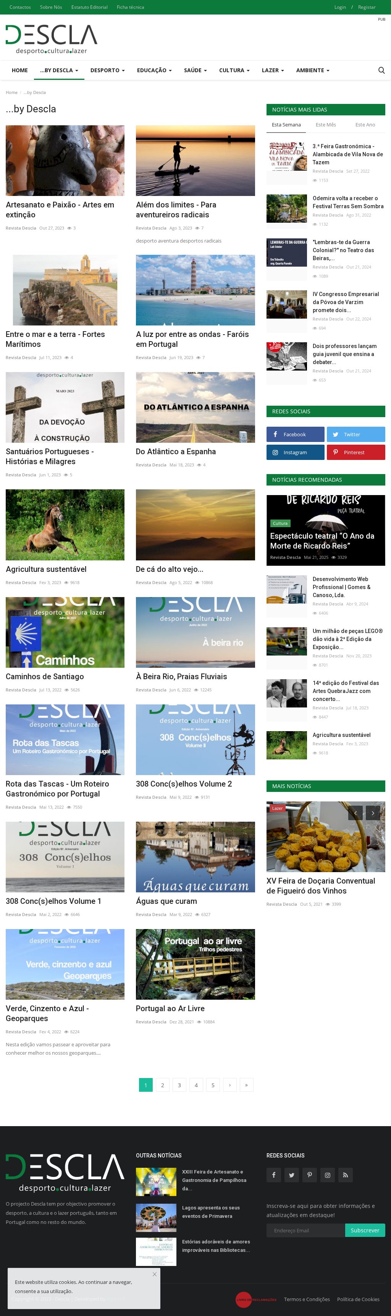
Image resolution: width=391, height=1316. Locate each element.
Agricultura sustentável (46, 569)
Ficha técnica (130, 7)
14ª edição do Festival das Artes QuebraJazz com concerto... (346, 691)
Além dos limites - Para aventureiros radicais (176, 209)
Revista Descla (21, 228)
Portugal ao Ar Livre (170, 1008)
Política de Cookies (358, 1299)
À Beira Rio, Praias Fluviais (181, 676)
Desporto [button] (105, 70)
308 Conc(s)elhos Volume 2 (184, 783)
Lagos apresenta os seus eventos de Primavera (211, 1212)
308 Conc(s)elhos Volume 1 (54, 901)
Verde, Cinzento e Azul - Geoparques (47, 1013)
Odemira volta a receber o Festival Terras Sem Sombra (348, 202)
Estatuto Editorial (89, 7)
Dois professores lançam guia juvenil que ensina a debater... (345, 354)
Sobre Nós (51, 7)
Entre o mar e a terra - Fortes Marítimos (55, 339)
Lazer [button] (271, 70)
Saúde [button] (193, 70)
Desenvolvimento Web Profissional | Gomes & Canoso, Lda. (341, 587)
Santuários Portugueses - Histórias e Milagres (50, 456)
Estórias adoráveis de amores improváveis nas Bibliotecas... (216, 1246)
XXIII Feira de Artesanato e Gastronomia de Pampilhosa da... (214, 1180)
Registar (367, 7)
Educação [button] (152, 70)
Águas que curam (166, 901)
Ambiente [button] (311, 70)
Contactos (20, 7)
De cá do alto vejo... (170, 569)
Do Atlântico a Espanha (176, 451)
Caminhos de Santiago (45, 676)
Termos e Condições (307, 1299)
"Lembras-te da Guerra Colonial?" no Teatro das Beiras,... (343, 250)
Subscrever (365, 1230)
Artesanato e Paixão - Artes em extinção (60, 209)
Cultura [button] (232, 70)
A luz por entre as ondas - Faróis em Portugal (192, 339)
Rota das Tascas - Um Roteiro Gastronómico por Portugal (57, 788)
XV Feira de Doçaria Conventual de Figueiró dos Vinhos (321, 885)
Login (340, 7)
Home (20, 70)
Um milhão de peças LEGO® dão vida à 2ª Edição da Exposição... (348, 639)
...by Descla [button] (57, 70)
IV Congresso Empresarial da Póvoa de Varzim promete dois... (346, 302)
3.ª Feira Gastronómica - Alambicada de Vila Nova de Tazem (348, 154)
